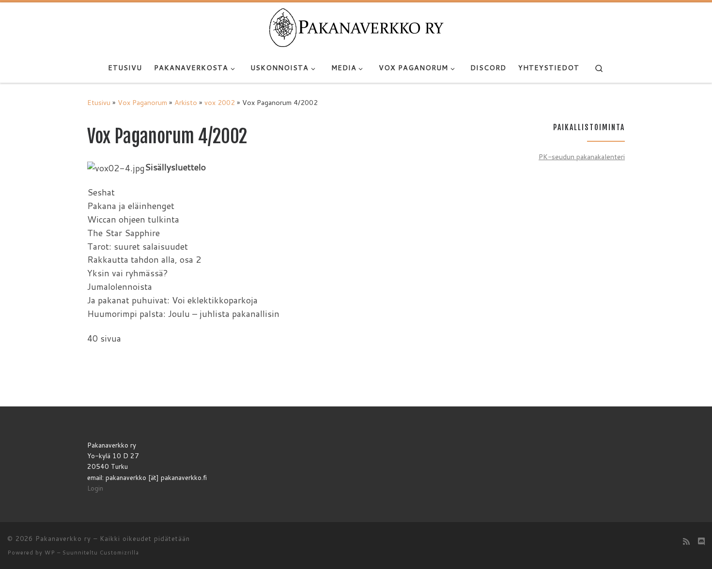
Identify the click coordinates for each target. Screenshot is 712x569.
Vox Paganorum (142, 102)
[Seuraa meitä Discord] (701, 541)
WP (50, 552)
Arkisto (185, 102)
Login (95, 488)
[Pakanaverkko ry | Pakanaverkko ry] (356, 27)
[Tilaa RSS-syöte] (686, 541)
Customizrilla (119, 552)
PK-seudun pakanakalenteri (582, 156)
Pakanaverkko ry (63, 538)
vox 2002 (219, 102)
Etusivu (98, 102)
